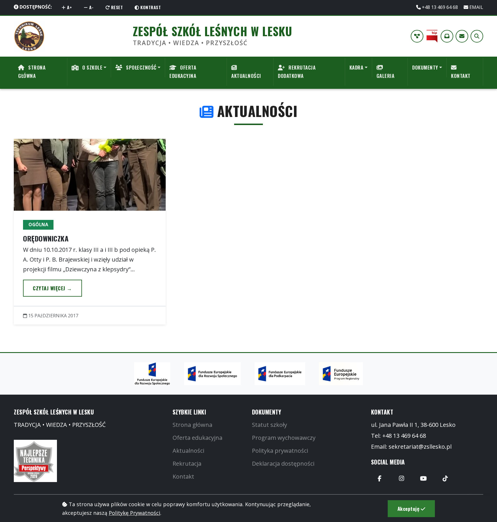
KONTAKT (461, 75)
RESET (116, 7)
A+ (69, 7)
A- (91, 7)
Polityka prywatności (280, 450)
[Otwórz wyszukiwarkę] (477, 36)
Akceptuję (409, 508)
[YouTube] (423, 478)
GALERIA (385, 75)
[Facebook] (379, 478)
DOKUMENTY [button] (425, 67)
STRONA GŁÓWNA (31, 71)
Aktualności (188, 450)
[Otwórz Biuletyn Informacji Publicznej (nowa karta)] (432, 36)
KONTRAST (150, 7)
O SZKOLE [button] (92, 67)
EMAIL (475, 7)
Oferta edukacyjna (197, 438)
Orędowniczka (45, 238)
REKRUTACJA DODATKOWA (297, 71)
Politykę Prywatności (134, 512)
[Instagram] (401, 478)
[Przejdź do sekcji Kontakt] (462, 36)
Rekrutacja (187, 463)
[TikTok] (445, 478)
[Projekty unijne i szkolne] (417, 36)
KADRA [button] (356, 67)
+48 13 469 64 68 (440, 7)
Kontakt (183, 476)
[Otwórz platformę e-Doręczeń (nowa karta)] (447, 36)
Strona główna (192, 425)
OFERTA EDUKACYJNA (182, 71)
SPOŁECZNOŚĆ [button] (140, 67)
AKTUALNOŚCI (246, 75)
